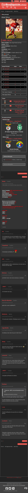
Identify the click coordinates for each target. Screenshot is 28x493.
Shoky (3, 181)
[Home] (13, 4)
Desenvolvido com (11, 477)
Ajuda (8, 483)
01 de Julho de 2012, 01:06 (6, 423)
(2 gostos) (4, 227)
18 (15, 84)
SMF (16, 477)
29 (25, 487)
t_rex (3, 407)
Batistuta (4, 314)
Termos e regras (12, 483)
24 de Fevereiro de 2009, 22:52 (7, 316)
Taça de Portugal (19, 105)
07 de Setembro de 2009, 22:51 (7, 357)
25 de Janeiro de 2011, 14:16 (6, 409)
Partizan (4, 384)
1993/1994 (6, 84)
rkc (3, 231)
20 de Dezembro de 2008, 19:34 (7, 183)
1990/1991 (6, 76)
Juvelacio (4, 421)
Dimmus (4, 273)
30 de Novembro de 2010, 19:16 (7, 386)
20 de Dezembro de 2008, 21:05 (7, 233)
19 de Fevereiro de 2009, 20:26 (7, 302)
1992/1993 (6, 81)
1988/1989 (6, 71)
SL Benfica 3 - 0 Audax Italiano (14, 138)
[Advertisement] (14, 462)
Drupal (19, 477)
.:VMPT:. (4, 286)
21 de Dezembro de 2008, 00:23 (7, 261)
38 (15, 92)
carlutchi (4, 355)
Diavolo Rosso (8, 159)
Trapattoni (5, 245)
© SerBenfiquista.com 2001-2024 (10, 490)
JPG (3, 259)
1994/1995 (6, 87)
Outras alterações (8, 164)
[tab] (14, 156)
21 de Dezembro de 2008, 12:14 (7, 275)
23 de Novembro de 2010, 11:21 (7, 372)
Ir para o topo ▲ (18, 483)
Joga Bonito (5, 328)
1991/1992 (6, 79)
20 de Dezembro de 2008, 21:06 (7, 247)
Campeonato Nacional (19, 101)
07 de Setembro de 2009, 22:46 (7, 343)
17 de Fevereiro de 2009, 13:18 (7, 288)
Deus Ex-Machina (7, 300)
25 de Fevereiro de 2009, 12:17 (7, 330)
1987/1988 (6, 68)
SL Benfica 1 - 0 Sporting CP (14, 121)
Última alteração (8, 156)
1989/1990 (6, 74)
